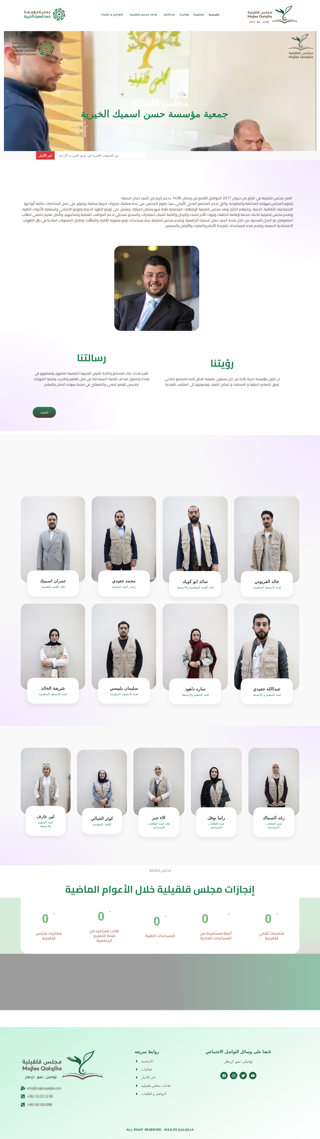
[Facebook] (224, 1075)
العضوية (198, 14)
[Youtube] (252, 1075)
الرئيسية (214, 14)
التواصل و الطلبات (112, 14)
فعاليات (184, 14)
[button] (113, 14)
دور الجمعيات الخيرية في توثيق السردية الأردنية (89, 155)
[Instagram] (233, 1075)
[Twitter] (243, 1075)
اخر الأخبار (169, 14)
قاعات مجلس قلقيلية (143, 14)
